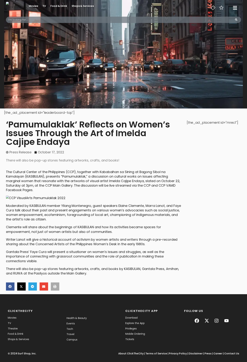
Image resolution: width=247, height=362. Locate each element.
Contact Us (231, 353)
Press (208, 353)
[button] (10, 286)
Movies (33, 6)
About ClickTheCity (131, 353)
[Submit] (236, 20)
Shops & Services (83, 6)
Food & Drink (58, 6)
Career (217, 353)
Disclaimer (196, 353)
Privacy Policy (178, 353)
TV (44, 6)
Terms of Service (156, 353)
